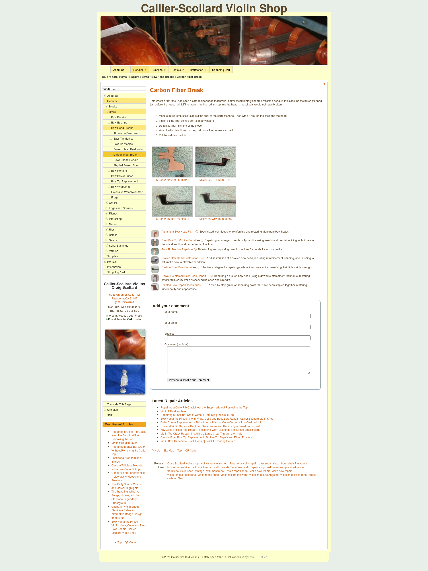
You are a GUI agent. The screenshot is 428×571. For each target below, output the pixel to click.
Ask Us (156, 450)
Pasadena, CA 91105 (124, 298)
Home (123, 77)
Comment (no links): (177, 344)
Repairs (134, 77)
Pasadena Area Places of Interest (126, 459)
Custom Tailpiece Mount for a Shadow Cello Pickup (127, 467)
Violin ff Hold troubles (124, 443)
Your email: (171, 322)
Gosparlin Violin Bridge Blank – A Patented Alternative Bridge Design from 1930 (126, 512)
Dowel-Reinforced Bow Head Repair (184, 276)
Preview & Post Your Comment (189, 380)
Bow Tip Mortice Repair (176, 249)
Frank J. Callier (257, 557)
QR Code (130, 542)
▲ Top (118, 542)
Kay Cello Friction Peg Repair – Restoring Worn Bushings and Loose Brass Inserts (210, 429)
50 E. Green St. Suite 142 (124, 294)
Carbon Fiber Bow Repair (177, 267)
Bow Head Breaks (162, 77)
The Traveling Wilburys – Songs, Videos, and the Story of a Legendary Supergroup (126, 496)
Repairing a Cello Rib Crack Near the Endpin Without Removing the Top (128, 435)
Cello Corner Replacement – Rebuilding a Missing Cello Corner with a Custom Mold (211, 422)
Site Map (168, 450)
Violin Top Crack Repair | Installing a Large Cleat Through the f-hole (201, 433)
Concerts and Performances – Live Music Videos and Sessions (128, 476)
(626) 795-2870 (124, 302)
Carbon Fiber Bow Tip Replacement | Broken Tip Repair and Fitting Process (206, 437)
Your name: (171, 311)
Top (179, 450)
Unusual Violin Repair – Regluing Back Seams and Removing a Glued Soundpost (210, 426)
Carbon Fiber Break (189, 77)
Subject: (169, 333)
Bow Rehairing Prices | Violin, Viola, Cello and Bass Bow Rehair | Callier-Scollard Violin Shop (128, 526)
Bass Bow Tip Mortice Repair (179, 240)
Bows (145, 77)
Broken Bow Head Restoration (180, 258)
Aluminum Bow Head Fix (176, 231)
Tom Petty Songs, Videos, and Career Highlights (126, 486)
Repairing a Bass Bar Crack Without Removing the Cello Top (128, 450)
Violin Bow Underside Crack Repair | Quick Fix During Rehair (197, 441)
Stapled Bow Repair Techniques (181, 285)
